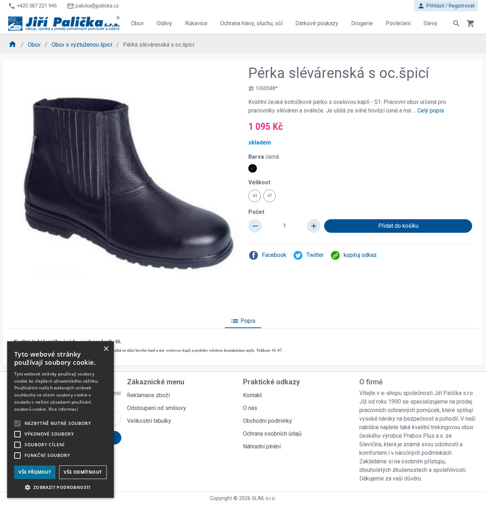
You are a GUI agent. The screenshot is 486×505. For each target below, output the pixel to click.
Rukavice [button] (196, 23)
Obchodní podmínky (267, 420)
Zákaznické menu (155, 382)
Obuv (35, 44)
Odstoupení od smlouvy (156, 408)
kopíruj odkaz (360, 255)
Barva (263, 156)
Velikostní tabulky (149, 420)
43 (254, 195)
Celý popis (430, 110)
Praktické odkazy (271, 382)
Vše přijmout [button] (35, 472)
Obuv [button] (137, 23)
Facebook (274, 255)
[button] (60, 487)
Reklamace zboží (148, 395)
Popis (243, 321)
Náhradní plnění (262, 446)
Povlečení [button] (398, 23)
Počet (256, 212)
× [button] (106, 349)
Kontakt (252, 395)
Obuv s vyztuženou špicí (82, 44)
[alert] (60, 419)
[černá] (252, 168)
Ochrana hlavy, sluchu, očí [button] (251, 23)
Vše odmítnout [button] (83, 472)
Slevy (430, 23)
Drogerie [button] (362, 23)
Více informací (63, 409)
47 (269, 195)
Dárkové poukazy (316, 23)
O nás (250, 408)
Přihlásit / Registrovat (446, 6)
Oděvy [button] (164, 23)
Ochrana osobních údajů (272, 433)
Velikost (259, 182)
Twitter (315, 255)
